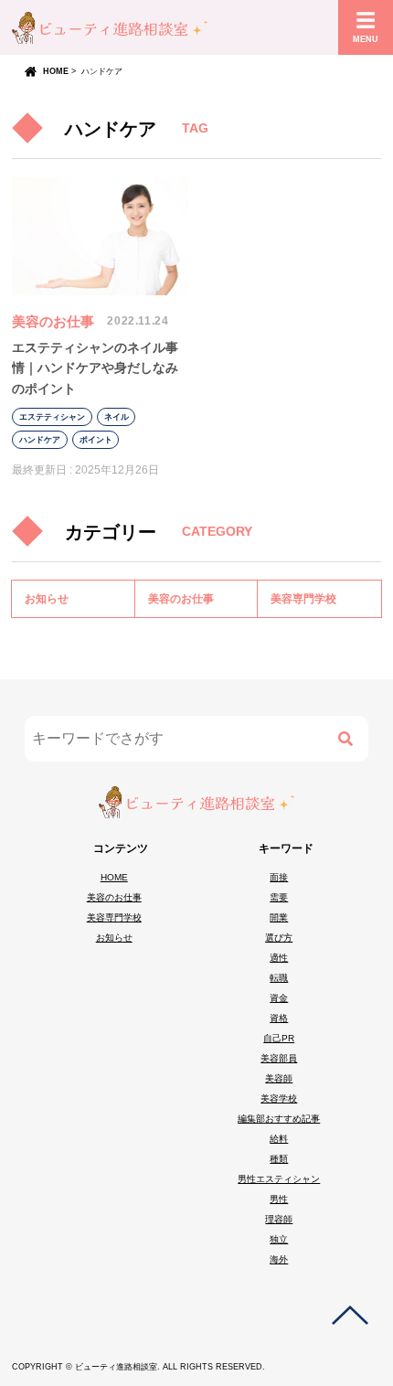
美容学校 (278, 1098)
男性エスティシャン (279, 1179)
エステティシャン (52, 416)
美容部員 (278, 1058)
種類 (279, 1159)
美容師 (278, 1078)
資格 (279, 1018)
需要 (279, 897)
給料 (279, 1139)
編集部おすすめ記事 (279, 1119)
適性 (279, 958)
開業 (279, 917)
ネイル (116, 416)
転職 (279, 978)
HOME (56, 71)
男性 (279, 1199)
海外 (279, 1259)
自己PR (278, 1038)
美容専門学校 (303, 598)
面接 (279, 877)
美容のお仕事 (53, 321)
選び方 (278, 938)
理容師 (278, 1219)
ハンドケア (39, 439)
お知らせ (47, 598)
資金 (279, 998)
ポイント (96, 439)
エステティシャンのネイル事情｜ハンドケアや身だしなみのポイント (95, 368)
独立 (279, 1239)
